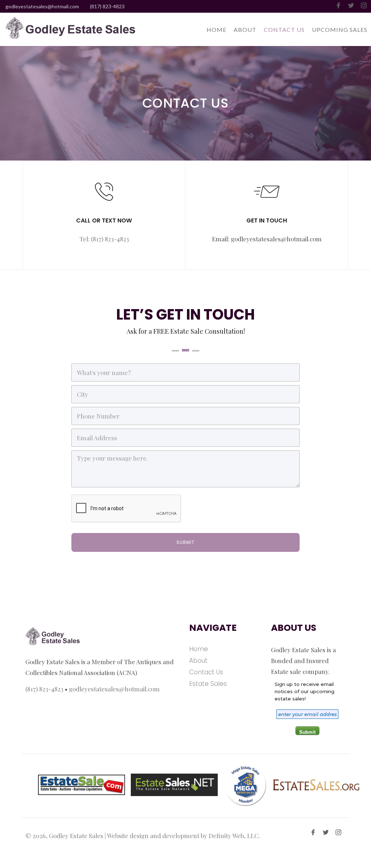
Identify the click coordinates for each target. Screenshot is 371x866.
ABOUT (245, 29)
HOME (216, 29)
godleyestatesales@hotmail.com (42, 6)
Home (198, 649)
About (198, 660)
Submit (307, 731)
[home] (67, 29)
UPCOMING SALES (339, 29)
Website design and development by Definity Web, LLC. (183, 836)
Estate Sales (208, 683)
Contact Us (206, 672)
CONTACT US (284, 29)
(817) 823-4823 (107, 6)
